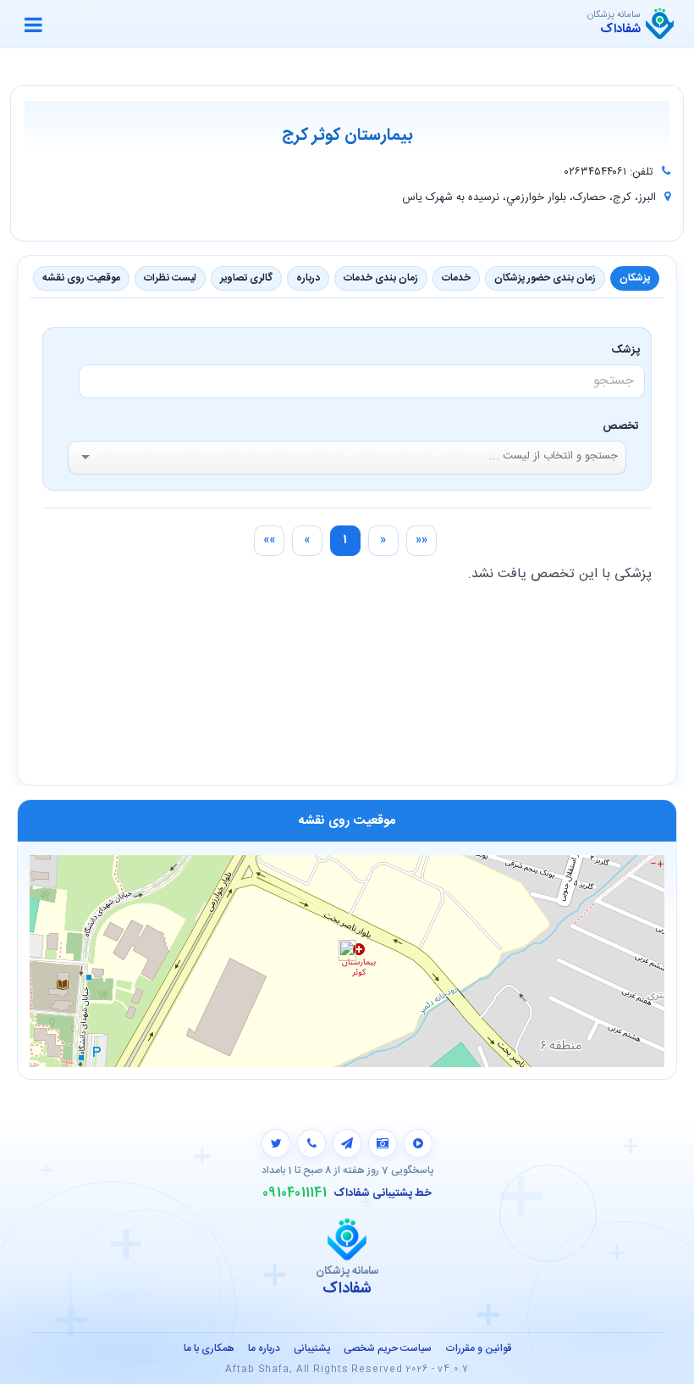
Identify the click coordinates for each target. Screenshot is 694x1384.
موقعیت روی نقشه (81, 278)
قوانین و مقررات (478, 1348)
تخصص (621, 426)
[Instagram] (382, 1143)
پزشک (628, 350)
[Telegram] (347, 1143)
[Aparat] (418, 1143)
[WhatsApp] (311, 1143)
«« (421, 540)
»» (269, 540)
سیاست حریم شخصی (388, 1348)
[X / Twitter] (276, 1143)
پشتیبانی (312, 1348)
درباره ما (264, 1348)
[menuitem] (421, 540)
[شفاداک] (660, 23)
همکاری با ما (209, 1348)
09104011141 (294, 1193)
